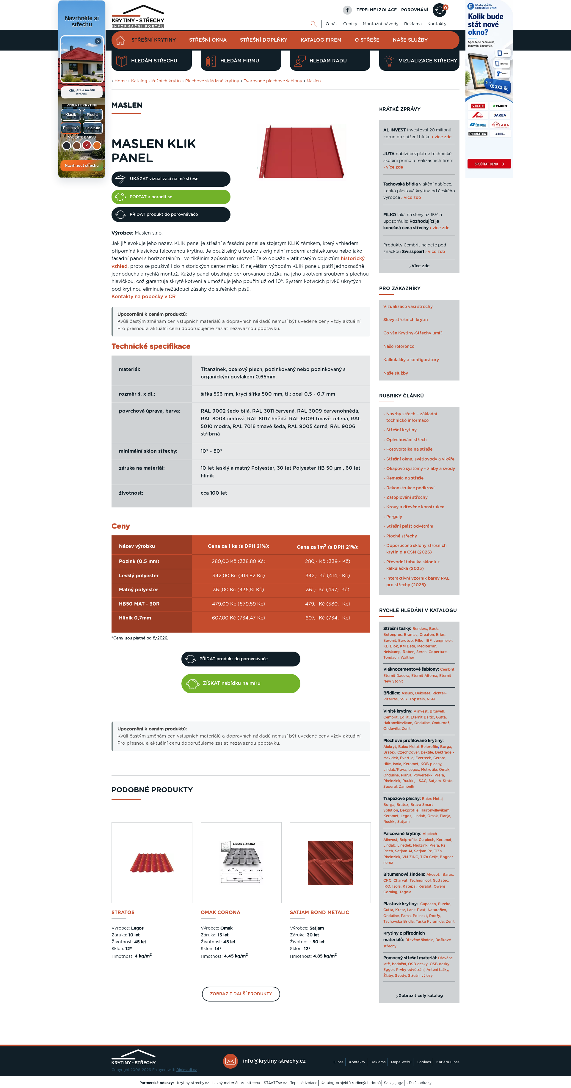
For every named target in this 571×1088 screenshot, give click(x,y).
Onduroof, (441, 723)
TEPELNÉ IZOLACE (377, 10)
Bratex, (389, 752)
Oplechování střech (406, 440)
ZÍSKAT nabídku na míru (232, 683)
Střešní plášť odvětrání (409, 526)
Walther (407, 657)
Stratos (123, 912)
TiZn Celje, (429, 857)
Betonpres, (393, 634)
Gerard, (439, 758)
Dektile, (427, 752)
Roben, (409, 652)
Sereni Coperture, (432, 652)
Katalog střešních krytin (156, 81)
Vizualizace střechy (428, 61)
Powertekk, (423, 775)
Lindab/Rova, (395, 769)
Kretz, (400, 910)
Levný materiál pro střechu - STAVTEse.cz (249, 1083)
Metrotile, (429, 769)
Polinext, (420, 916)
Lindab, (419, 816)
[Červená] (87, 145)
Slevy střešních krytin (405, 320)
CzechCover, (408, 752)
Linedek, (404, 845)
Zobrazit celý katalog (421, 996)
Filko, (419, 640)
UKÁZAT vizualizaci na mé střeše (164, 179)
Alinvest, (421, 711)
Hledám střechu (154, 61)
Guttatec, (441, 880)
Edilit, (405, 717)
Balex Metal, (409, 747)
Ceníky (350, 24)
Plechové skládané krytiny (212, 81)
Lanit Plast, (416, 910)
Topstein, (418, 699)
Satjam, (435, 781)
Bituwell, (437, 711)
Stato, (448, 781)
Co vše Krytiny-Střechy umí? (413, 333)
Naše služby (410, 40)
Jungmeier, (443, 640)
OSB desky (418, 964)
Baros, (448, 874)
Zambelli (406, 786)
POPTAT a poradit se (151, 197)
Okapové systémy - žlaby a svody (420, 469)
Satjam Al (403, 851)
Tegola (405, 892)
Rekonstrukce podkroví (410, 488)
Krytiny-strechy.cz (193, 1083)
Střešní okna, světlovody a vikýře (420, 459)
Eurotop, (406, 640)
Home (120, 81)
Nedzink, (420, 845)
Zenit (406, 728)
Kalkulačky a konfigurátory (411, 360)
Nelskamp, (392, 652)
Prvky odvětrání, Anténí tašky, (422, 969)
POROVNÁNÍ (414, 10)
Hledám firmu (239, 61)
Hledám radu (328, 61)
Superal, (390, 786)
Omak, (444, 769)
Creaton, (427, 634)
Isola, (397, 764)
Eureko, (444, 904)
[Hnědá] (76, 145)
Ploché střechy (401, 536)
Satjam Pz (423, 851)
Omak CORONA (220, 912)
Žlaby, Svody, (395, 975)
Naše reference (398, 347)
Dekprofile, (409, 810)
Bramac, (411, 634)
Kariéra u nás (447, 1062)
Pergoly (394, 517)
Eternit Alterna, (424, 675)
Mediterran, (427, 646)
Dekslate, (423, 693)
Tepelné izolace (303, 1083)
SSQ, (404, 699)
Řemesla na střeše (404, 478)
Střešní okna (208, 40)
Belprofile (429, 747)
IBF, (429, 640)
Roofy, (435, 916)
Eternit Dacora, (396, 675)
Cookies (424, 1062)
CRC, (387, 880)
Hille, (387, 764)
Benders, (420, 629)
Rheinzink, (392, 781)
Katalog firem (321, 40)
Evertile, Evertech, (416, 758)
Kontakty (436, 24)
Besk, (434, 629)
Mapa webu (401, 1062)
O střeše (367, 40)
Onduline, (422, 723)
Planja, (406, 775)
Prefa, (439, 775)
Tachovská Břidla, (399, 921)
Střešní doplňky (263, 40)
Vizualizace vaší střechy (408, 307)
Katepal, (410, 886)
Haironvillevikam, (398, 723)
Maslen (314, 81)
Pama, (406, 916)
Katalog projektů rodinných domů (351, 1083)
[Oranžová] (96, 145)
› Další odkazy (419, 1083)
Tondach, (391, 657)
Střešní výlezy (420, 975)
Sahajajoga (393, 1083)
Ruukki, (408, 781)
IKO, (387, 886)
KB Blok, (391, 646)
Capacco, (428, 904)
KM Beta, (408, 646)
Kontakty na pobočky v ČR (144, 296)
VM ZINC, (410, 857)
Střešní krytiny (153, 40)
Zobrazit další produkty (241, 994)
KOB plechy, (431, 764)
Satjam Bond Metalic (319, 912)
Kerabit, (425, 886)
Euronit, (390, 640)
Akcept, (433, 874)
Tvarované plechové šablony (273, 81)
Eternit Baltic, (423, 717)
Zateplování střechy (407, 498)
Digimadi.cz (186, 1070)
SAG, (423, 781)
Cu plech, (427, 840)
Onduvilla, (392, 728)
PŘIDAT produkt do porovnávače (164, 215)
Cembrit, (447, 669)
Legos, (414, 769)
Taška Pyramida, (430, 921)
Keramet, (410, 764)
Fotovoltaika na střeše (409, 449)
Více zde (421, 266)
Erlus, (440, 634)
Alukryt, (390, 747)
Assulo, (407, 693)
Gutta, (441, 717)
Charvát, (400, 880)
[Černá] (66, 145)
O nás (332, 24)
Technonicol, (421, 880)
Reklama (413, 24)
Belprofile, (408, 840)
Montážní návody (381, 24)
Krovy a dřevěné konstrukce (415, 507)
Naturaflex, (437, 910)
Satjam (403, 821)
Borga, (446, 747)
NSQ (431, 699)
